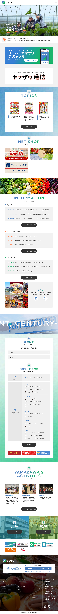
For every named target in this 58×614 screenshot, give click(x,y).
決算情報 (33, 581)
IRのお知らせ (33, 579)
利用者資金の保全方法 (48, 591)
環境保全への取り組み (22, 581)
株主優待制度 (34, 593)
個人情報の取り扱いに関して (49, 588)
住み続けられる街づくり (22, 586)
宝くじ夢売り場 (47, 581)
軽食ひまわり (46, 584)
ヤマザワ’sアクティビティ (9, 595)
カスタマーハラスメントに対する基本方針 (49, 599)
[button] (2, 20)
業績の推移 (34, 583)
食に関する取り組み (22, 579)
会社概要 (6, 591)
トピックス (5, 579)
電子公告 (33, 595)
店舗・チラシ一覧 (6, 577)
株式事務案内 (34, 592)
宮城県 (11, 357)
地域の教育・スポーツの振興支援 (23, 588)
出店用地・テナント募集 (48, 586)
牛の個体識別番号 (47, 593)
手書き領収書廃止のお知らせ (49, 596)
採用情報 (4, 586)
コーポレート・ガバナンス (36, 589)
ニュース (4, 581)
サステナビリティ (19, 576)
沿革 (5, 593)
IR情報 (31, 576)
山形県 (11, 352)
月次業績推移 (34, 585)
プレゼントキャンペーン (7, 584)
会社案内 (4, 588)
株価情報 (33, 597)
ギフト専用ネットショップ (49, 579)
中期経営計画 (34, 587)
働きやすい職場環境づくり (22, 583)
